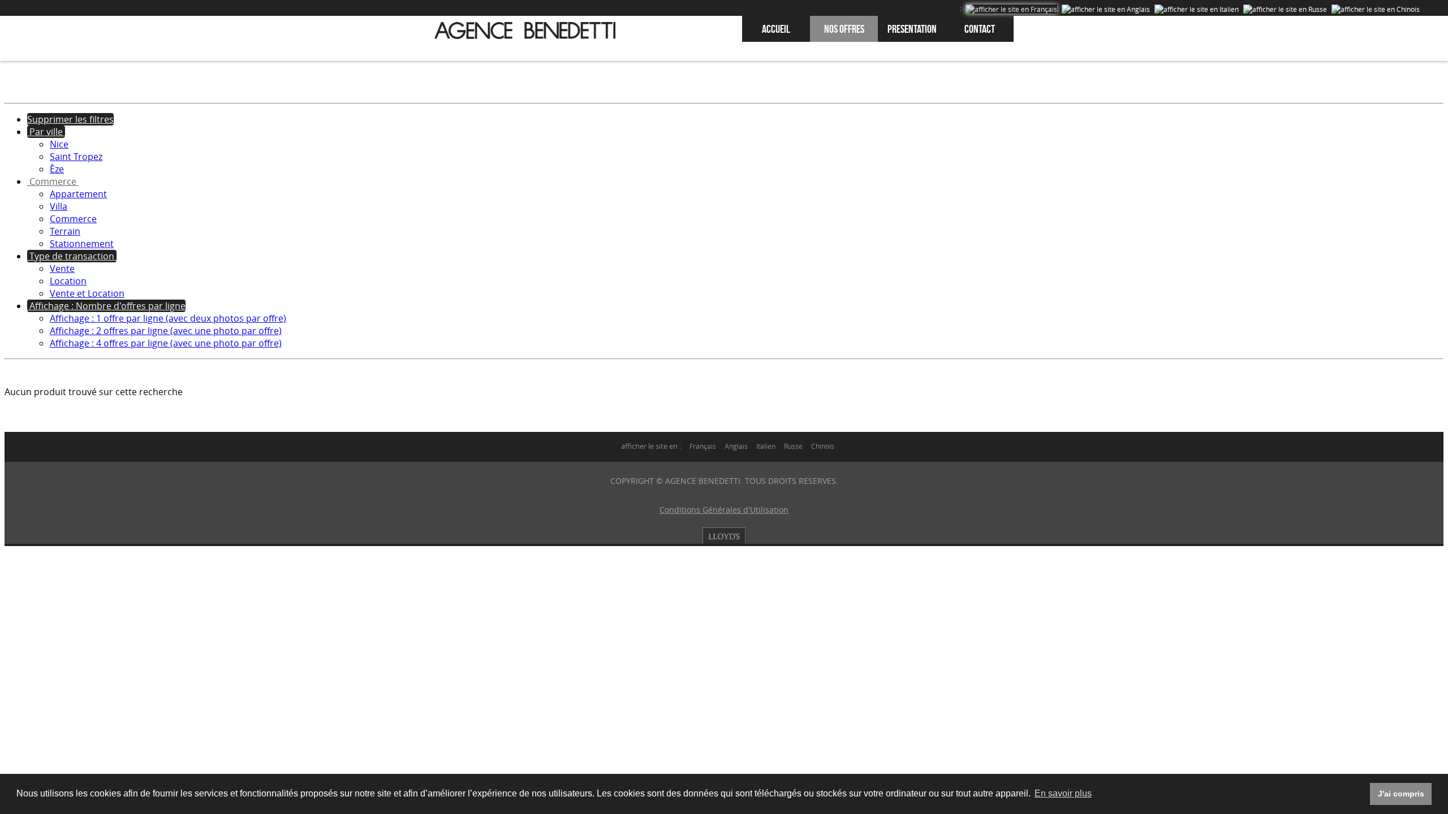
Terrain (65, 231)
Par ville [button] (46, 131)
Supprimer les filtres (70, 119)
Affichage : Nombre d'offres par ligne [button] (106, 306)
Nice (59, 144)
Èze (57, 169)
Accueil (776, 29)
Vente (62, 268)
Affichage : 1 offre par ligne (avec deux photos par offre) (168, 318)
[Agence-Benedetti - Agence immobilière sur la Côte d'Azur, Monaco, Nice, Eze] (524, 30)
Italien (765, 446)
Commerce (73, 219)
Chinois (822, 446)
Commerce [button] (53, 181)
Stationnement (82, 243)
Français (702, 446)
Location (68, 281)
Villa (58, 206)
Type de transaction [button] (72, 256)
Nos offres (844, 29)
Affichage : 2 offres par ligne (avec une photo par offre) (166, 330)
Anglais (736, 446)
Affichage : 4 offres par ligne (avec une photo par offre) (166, 343)
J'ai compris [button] (1401, 793)
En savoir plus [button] (1063, 793)
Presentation (912, 29)
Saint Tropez (76, 156)
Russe (793, 446)
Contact (979, 29)
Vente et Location (87, 293)
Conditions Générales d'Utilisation (724, 509)
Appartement (78, 194)
